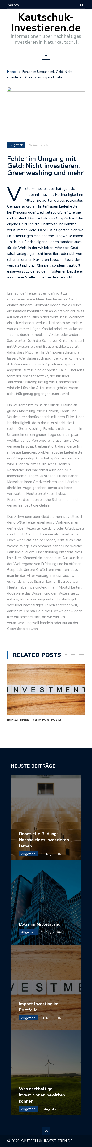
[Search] (82, 5)
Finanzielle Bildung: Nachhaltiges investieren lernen (44, 840)
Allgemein (16, 145)
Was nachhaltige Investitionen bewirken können (42, 1095)
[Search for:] (22, 5)
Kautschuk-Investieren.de (46, 22)
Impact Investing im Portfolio (34, 719)
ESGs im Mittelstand (40, 924)
